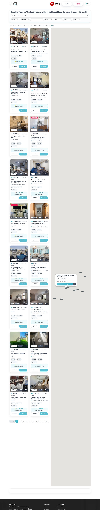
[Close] (74, 284)
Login (66, 3)
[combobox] (50, 16)
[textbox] (20, 16)
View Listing (65, 284)
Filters (74, 19)
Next (47, 421)
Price (65, 19)
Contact (23, 66)
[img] (19, 36)
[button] (55, 298)
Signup (78, 3)
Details (15, 66)
